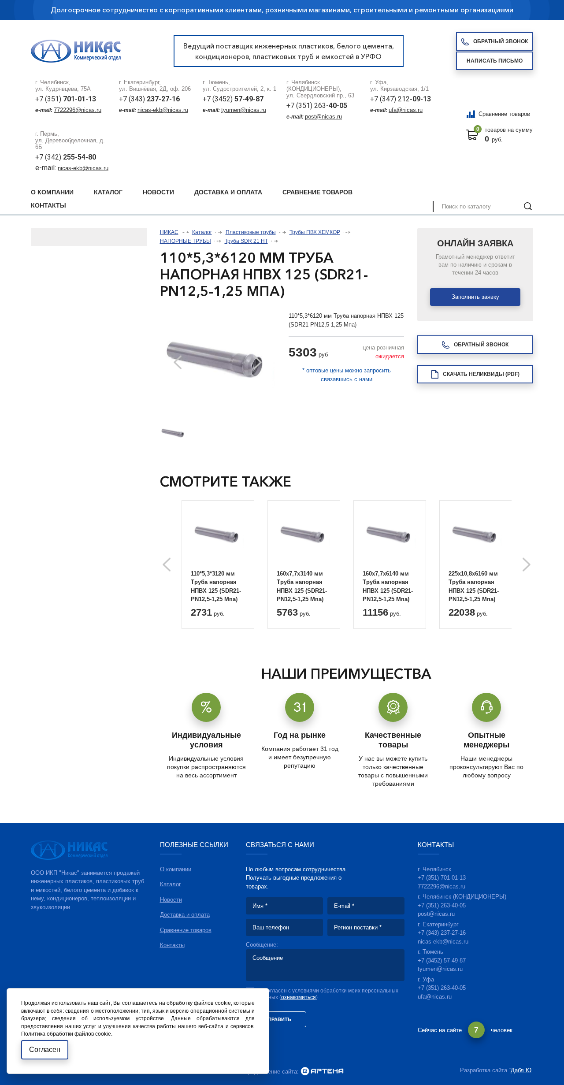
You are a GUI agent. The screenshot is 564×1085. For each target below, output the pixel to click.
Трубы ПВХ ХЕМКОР (314, 232)
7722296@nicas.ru (77, 110)
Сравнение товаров (504, 114)
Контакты (48, 205)
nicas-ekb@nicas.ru (162, 110)
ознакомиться (298, 997)
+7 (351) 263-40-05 (442, 905)
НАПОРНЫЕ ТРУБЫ (185, 241)
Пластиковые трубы (251, 232)
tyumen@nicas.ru (243, 110)
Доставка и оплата (228, 192)
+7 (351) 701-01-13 (442, 877)
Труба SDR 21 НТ (246, 241)
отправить (276, 1019)
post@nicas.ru (323, 116)
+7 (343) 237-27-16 (442, 932)
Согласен (44, 1049)
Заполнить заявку (475, 297)
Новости (158, 192)
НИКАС (169, 232)
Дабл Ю (521, 1070)
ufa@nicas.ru (406, 110)
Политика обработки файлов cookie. (66, 1034)
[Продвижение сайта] (322, 1071)
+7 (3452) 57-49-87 (442, 960)
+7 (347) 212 (400, 99)
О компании (52, 192)
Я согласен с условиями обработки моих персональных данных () (328, 994)
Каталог (108, 192)
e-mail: (46, 167)
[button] (257, 362)
